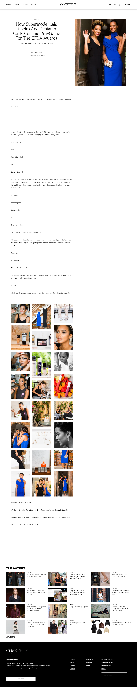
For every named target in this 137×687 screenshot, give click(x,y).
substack (89, 663)
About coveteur (12, 660)
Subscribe (128, 4)
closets (25, 4)
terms (103, 669)
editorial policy (107, 660)
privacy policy (106, 666)
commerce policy (107, 663)
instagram (89, 660)
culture (33, 4)
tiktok (88, 666)
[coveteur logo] (68, 5)
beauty (17, 4)
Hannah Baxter (37, 53)
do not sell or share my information (114, 672)
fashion (8, 4)
